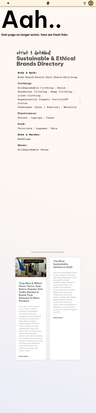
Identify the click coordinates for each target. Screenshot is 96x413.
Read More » (24, 356)
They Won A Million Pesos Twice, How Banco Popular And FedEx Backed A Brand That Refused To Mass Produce (30, 292)
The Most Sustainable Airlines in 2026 (63, 264)
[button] (8, 3)
